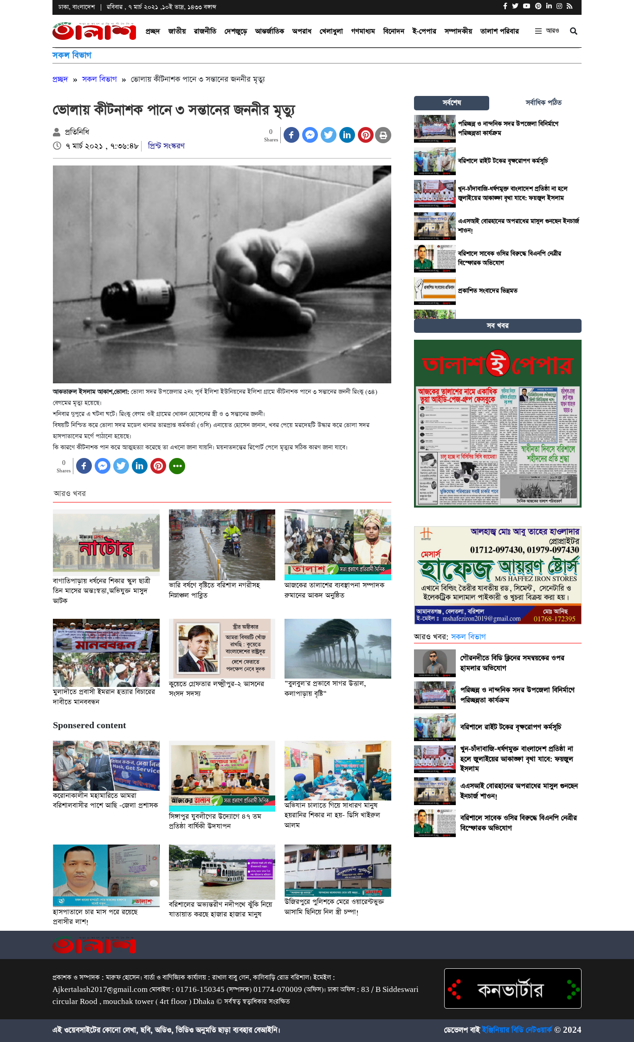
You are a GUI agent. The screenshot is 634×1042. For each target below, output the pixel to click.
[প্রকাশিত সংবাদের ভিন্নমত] (435, 291)
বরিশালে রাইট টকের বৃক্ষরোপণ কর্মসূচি (503, 161)
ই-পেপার (424, 31)
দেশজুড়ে (236, 31)
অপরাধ (301, 31)
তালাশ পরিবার (499, 31)
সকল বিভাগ (71, 55)
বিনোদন (393, 31)
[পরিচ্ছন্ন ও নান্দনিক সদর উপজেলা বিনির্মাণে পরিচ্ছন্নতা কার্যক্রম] (435, 129)
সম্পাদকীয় (458, 31)
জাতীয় (177, 31)
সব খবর (498, 325)
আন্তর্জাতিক (269, 31)
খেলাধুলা (331, 31)
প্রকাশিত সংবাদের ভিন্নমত (488, 290)
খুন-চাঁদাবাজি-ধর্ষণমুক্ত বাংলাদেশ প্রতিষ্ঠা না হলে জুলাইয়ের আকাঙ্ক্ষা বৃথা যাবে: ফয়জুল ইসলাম (513, 193)
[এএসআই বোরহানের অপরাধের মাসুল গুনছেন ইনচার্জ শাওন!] (435, 226)
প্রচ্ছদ (153, 31)
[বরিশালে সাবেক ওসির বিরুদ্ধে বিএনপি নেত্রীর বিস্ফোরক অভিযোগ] (435, 259)
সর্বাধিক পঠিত (544, 103)
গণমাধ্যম (363, 31)
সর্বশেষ (452, 103)
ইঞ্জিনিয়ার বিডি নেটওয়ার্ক (517, 1030)
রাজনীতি (205, 31)
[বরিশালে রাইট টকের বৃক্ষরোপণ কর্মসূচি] (435, 161)
